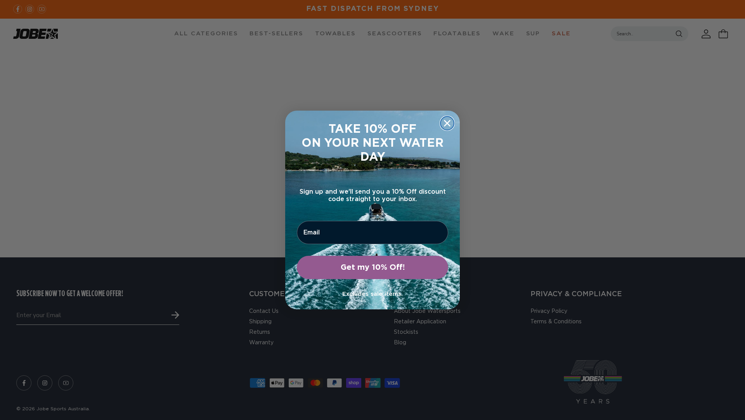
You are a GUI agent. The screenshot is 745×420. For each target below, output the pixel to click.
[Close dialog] (447, 123)
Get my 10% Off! (373, 267)
